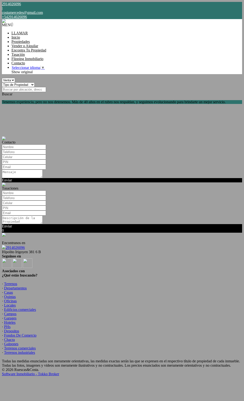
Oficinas (10, 301)
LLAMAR (19, 33)
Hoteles (9, 322)
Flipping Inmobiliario (27, 59)
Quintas (10, 297)
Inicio (15, 37)
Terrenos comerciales (20, 348)
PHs (7, 327)
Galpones (11, 344)
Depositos (11, 331)
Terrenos (10, 284)
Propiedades (20, 42)
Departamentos (15, 288)
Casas (8, 292)
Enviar (7, 180)
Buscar (7, 94)
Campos (10, 314)
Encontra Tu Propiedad (28, 50)
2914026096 (15, 248)
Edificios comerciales (20, 310)
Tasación (18, 54)
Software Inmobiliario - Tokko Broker (30, 374)
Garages (10, 318)
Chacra (9, 340)
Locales (10, 305)
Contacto (18, 63)
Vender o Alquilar (24, 46)
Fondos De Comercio (20, 335)
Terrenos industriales (19, 352)
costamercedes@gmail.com (22, 12)
